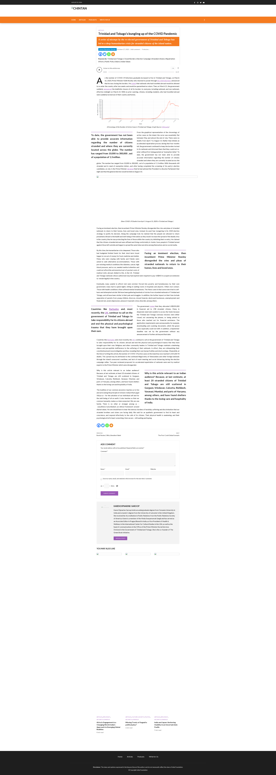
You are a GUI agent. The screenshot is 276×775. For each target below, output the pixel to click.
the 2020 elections (164, 81)
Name (103, 469)
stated (133, 83)
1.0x (173, 68)
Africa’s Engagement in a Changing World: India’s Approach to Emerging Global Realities (108, 725)
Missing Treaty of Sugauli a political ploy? (136, 723)
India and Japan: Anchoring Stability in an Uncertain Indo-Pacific (166, 724)
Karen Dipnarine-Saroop (107, 49)
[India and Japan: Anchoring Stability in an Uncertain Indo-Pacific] (166, 634)
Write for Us (105, 20)
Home (73, 20)
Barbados (114, 309)
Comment (104, 451)
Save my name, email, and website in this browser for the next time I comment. (127, 478)
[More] (113, 54)
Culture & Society (138, 717)
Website (153, 469)
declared (130, 169)
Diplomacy (106, 717)
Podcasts (93, 20)
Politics (147, 717)
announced (108, 89)
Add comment (135, 49)
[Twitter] (105, 54)
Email (127, 469)
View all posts (120, 538)
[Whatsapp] (109, 54)
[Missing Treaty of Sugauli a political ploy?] (138, 634)
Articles (82, 20)
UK (106, 312)
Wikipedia (165, 127)
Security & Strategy (103, 719)
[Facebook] (100, 54)
